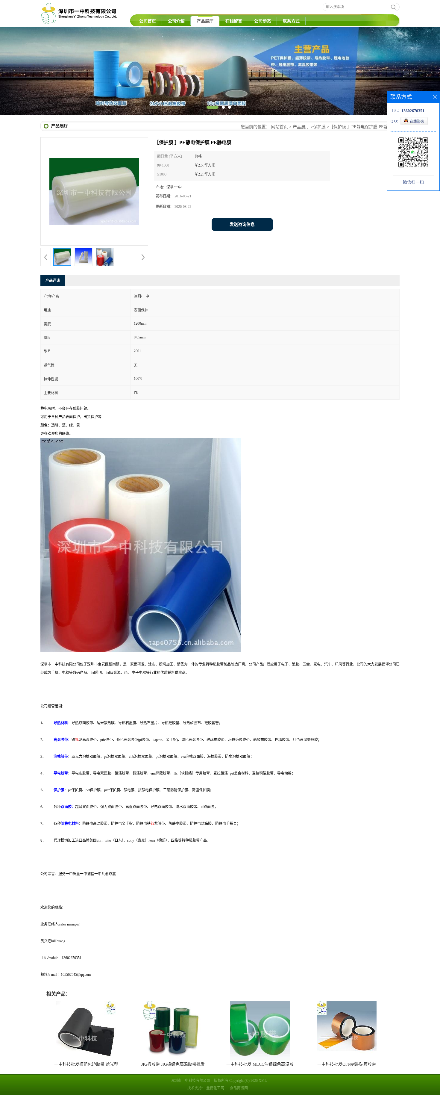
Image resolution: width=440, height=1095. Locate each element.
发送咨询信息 (242, 224)
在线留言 (233, 21)
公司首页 (147, 21)
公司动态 (262, 21)
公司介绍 (176, 21)
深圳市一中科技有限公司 (190, 1081)
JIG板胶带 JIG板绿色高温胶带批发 (173, 1064)
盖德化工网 (215, 1088)
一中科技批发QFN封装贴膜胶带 (346, 1064)
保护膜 (319, 127)
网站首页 (279, 127)
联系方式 (291, 21)
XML (263, 1081)
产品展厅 (205, 21)
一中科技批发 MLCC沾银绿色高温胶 (260, 1064)
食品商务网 (239, 1088)
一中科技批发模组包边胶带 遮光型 (86, 1064)
